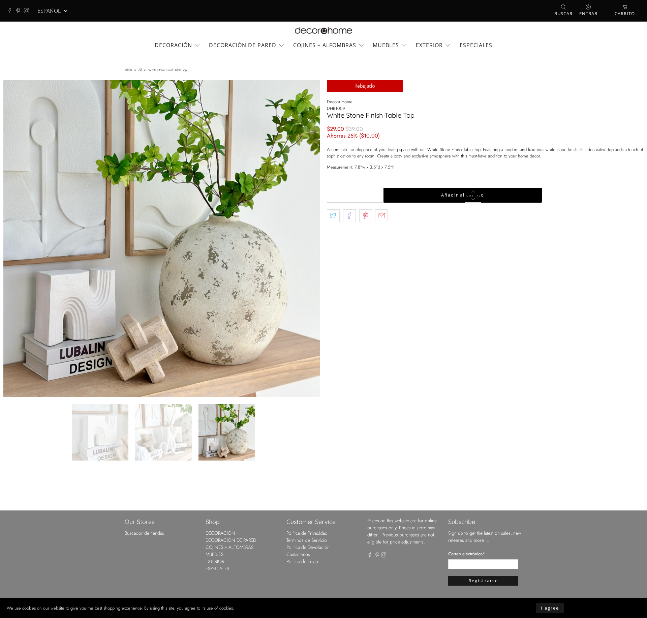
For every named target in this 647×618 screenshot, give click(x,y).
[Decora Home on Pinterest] (20, 11)
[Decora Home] (323, 30)
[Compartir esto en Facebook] (349, 215)
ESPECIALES (476, 45)
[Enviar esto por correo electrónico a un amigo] (381, 215)
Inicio (128, 70)
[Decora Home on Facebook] (11, 11)
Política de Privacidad (307, 533)
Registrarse (483, 581)
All (140, 70)
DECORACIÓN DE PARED (242, 45)
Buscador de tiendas (144, 533)
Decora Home (339, 101)
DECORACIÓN (173, 45)
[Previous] (14, 238)
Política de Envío (302, 561)
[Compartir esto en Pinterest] (365, 215)
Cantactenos (298, 554)
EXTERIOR (429, 45)
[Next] (309, 238)
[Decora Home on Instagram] (28, 11)
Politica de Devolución (308, 547)
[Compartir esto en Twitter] (333, 215)
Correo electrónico (466, 554)
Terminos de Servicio (306, 540)
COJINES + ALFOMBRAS (324, 45)
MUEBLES (386, 45)
